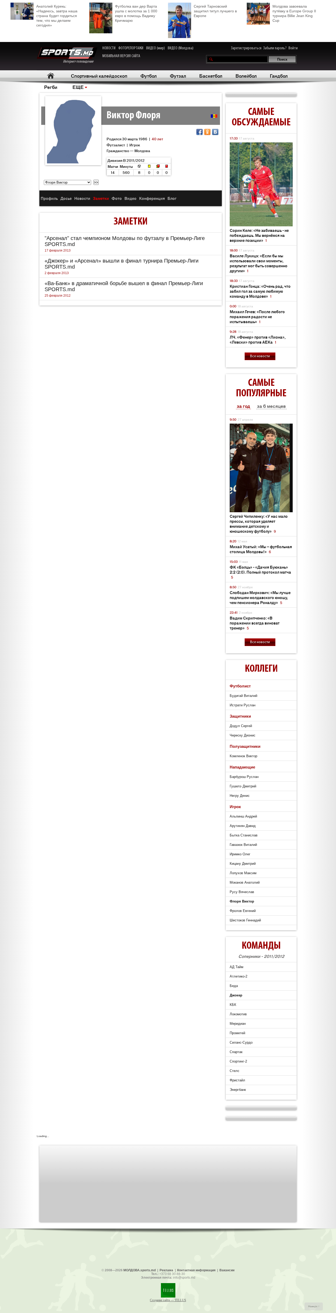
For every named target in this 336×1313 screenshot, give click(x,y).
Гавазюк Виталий (243, 845)
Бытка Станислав (244, 835)
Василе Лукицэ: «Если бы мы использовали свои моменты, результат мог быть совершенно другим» (258, 263)
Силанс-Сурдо (241, 1042)
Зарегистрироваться (246, 48)
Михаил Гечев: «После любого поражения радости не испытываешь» (257, 316)
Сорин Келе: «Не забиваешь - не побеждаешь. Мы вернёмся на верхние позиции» (259, 235)
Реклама (166, 1270)
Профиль (49, 198)
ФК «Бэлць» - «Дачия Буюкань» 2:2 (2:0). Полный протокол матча (260, 571)
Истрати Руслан (242, 705)
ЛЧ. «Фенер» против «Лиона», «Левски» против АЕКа (258, 339)
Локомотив (238, 1014)
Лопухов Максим (243, 873)
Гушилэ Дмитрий (243, 786)
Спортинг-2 (238, 1061)
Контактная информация (196, 1270)
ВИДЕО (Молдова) (180, 48)
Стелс (234, 1071)
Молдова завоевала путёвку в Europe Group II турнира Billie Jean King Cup (294, 13)
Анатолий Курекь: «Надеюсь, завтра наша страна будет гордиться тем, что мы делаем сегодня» (56, 15)
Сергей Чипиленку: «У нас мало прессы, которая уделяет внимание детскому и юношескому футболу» (259, 523)
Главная (50, 75)
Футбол (148, 75)
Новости (82, 198)
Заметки (101, 198)
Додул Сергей (241, 726)
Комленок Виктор (243, 756)
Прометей (237, 1033)
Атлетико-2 (238, 976)
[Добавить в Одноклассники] (207, 132)
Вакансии (226, 1270)
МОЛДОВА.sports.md (139, 1270)
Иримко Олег (240, 854)
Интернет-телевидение (80, 62)
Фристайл (237, 1080)
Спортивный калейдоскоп (99, 75)
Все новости (260, 356)
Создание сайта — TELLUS (168, 1300)
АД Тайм (236, 967)
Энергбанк (238, 1090)
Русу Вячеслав (242, 892)
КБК (233, 1005)
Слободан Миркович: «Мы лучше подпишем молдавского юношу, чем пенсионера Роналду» (260, 597)
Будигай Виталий (243, 696)
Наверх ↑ (313, 1306)
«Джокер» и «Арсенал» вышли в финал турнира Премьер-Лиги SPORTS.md (121, 264)
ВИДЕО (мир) (155, 48)
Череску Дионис (242, 735)
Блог (171, 198)
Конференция (152, 198)
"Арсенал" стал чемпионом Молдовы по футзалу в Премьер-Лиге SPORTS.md (125, 241)
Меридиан (238, 1024)
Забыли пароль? (275, 48)
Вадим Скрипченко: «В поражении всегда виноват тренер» (255, 622)
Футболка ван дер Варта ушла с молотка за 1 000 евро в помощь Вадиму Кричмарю (136, 13)
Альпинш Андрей (243, 816)
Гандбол (279, 75)
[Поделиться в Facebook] (199, 132)
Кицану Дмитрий (243, 864)
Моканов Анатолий (245, 882)
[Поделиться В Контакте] (215, 132)
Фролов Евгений (243, 911)
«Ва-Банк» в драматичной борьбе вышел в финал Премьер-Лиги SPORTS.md (124, 286)
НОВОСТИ (109, 48)
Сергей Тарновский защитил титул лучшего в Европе (215, 11)
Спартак (236, 1052)
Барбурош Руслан (244, 777)
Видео (130, 198)
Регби (50, 87)
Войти (293, 48)
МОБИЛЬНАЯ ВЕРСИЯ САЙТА (121, 56)
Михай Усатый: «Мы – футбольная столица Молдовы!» (261, 549)
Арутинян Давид (243, 826)
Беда (234, 986)
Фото (117, 198)
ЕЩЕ (78, 87)
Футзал (178, 75)
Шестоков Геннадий (245, 920)
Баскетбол (210, 75)
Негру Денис (240, 796)
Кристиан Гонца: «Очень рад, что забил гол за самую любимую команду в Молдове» (260, 291)
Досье (66, 198)
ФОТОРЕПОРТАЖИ (130, 48)
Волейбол (246, 75)
